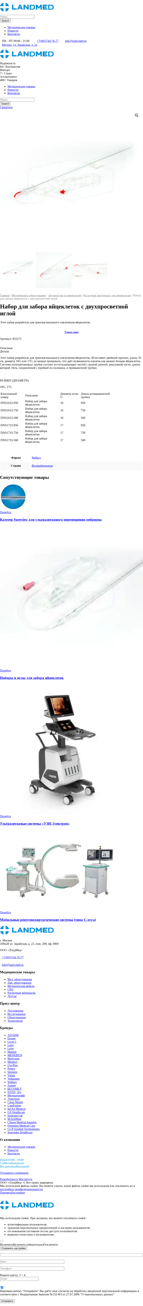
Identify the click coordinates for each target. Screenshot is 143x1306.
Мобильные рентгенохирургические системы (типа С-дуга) (48, 920)
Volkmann (13, 1078)
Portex (11, 1068)
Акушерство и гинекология (64, 295)
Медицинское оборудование (29, 295)
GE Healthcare (16, 1112)
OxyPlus (12, 1065)
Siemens (12, 1072)
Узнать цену (71, 332)
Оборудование (16, 1017)
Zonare (11, 1085)
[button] (136, 115)
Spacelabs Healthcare (20, 1132)
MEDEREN (14, 1055)
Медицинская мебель (20, 986)
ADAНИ (13, 1035)
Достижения (15, 1010)
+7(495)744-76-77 (47, 40)
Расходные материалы (21, 992)
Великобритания (42, 465)
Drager (11, 1038)
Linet (10, 1045)
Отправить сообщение (14, 1172)
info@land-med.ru (76, 40)
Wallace (36, 457)
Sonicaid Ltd (15, 1115)
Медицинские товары (21, 27)
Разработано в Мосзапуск (16, 1179)
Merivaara (13, 1058)
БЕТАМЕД (14, 1088)
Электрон (13, 1098)
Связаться (6, 107)
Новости (12, 30)
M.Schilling (14, 1119)
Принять (5, 1192)
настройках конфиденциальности (21, 1189)
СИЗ (10, 989)
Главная (4, 295)
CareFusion (14, 1105)
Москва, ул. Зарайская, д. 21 (19, 44)
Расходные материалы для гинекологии (107, 295)
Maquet (11, 1051)
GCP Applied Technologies (23, 1129)
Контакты (13, 34)
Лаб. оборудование (19, 982)
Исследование (16, 1014)
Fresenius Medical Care (21, 1125)
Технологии (15, 1020)
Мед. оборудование (19, 979)
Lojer (10, 1048)
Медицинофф (16, 1095)
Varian (11, 1075)
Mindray (12, 1062)
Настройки (18, 1192)
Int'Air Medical (16, 1108)
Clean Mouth (15, 1102)
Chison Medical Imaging (21, 1122)
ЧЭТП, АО (14, 1092)
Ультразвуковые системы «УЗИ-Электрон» (35, 823)
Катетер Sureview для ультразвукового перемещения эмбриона (51, 520)
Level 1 (11, 1041)
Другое (12, 996)
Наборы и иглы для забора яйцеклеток (32, 678)
